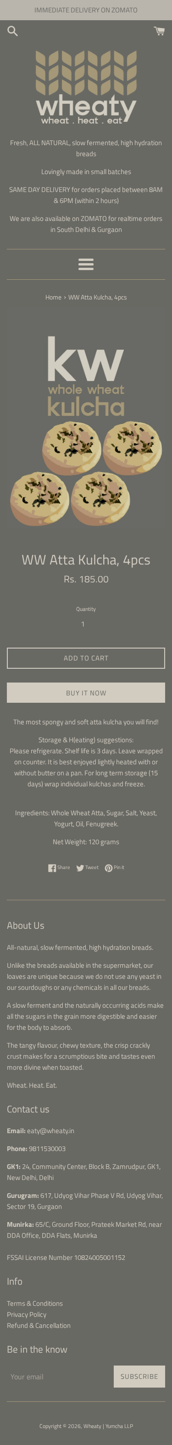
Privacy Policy (26, 1314)
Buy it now (86, 693)
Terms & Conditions (35, 1303)
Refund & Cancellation (39, 1325)
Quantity (86, 608)
